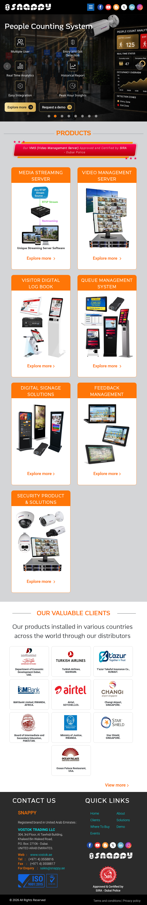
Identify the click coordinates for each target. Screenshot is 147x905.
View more (116, 785)
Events (95, 833)
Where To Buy (100, 827)
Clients (95, 820)
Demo (121, 827)
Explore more (17, 107)
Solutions (123, 820)
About (121, 813)
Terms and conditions (107, 900)
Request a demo (53, 107)
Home (94, 813)
